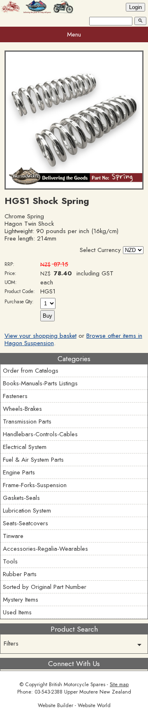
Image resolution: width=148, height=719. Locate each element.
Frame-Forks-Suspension (35, 485)
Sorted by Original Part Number (44, 586)
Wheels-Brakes (22, 408)
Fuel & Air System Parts (33, 459)
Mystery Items (20, 599)
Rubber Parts (20, 574)
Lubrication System (27, 510)
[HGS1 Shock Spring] (74, 187)
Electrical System (24, 446)
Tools (10, 561)
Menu (74, 34)
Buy (47, 316)
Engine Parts (19, 472)
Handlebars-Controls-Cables (40, 434)
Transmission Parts (27, 421)
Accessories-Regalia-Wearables (45, 548)
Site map (119, 684)
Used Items (17, 612)
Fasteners (15, 396)
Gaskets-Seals (21, 497)
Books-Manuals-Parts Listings (40, 383)
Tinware (13, 535)
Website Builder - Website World (74, 705)
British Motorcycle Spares (77, 684)
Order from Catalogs (30, 370)
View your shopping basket (40, 335)
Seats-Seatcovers (25, 523)
